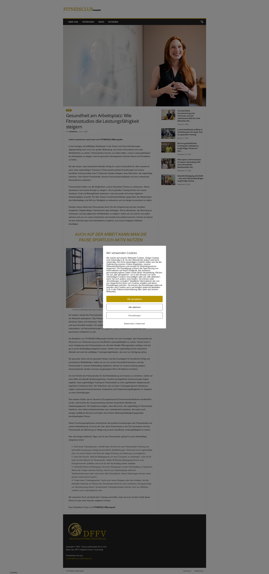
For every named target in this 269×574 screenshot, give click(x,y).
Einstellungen (134, 315)
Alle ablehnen (134, 307)
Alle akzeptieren (134, 299)
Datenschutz (129, 323)
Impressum (140, 323)
